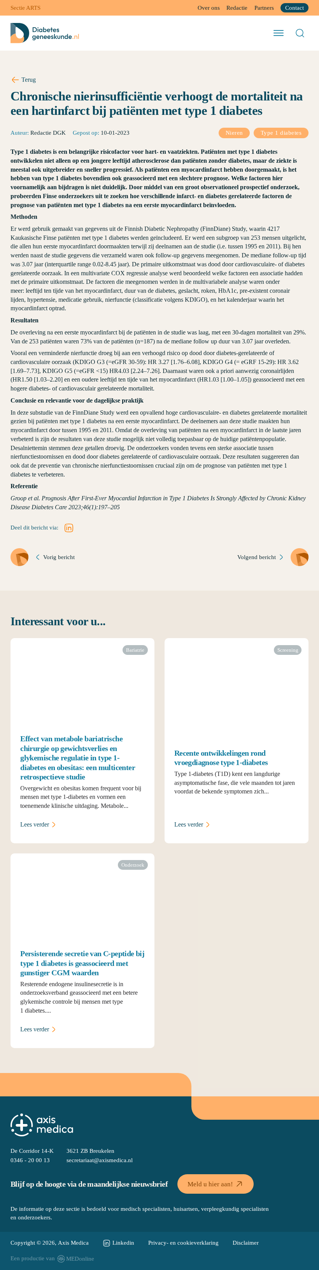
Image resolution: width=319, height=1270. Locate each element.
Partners (264, 8)
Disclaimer (246, 1243)
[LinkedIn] (69, 528)
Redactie (236, 8)
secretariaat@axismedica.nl (100, 1160)
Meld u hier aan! (210, 1184)
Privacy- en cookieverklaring (183, 1243)
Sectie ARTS (25, 8)
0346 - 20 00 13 (30, 1160)
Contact (294, 8)
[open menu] (278, 33)
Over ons (209, 8)
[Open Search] (299, 33)
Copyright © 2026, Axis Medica (50, 1243)
